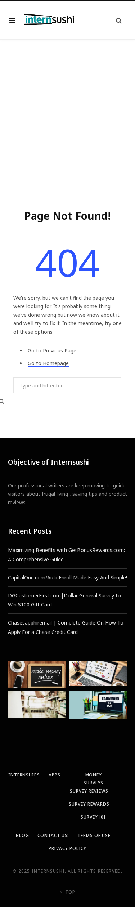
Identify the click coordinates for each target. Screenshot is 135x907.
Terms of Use (94, 835)
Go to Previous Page (52, 350)
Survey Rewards (89, 804)
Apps (54, 775)
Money (93, 775)
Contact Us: (53, 835)
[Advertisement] (67, 111)
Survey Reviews (89, 791)
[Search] (119, 20)
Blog (22, 835)
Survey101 (93, 817)
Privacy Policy (68, 848)
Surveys (93, 783)
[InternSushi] (49, 20)
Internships (24, 775)
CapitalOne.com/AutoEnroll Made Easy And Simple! (67, 577)
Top (69, 892)
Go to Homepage (48, 363)
